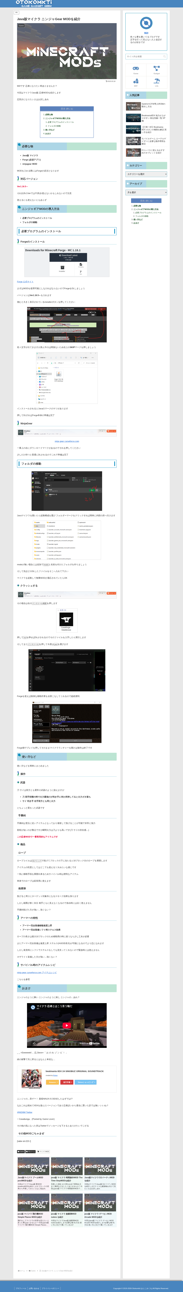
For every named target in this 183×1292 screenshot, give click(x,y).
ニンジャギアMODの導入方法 (57, 118)
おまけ (48, 133)
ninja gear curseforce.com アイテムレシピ (37, 972)
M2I (146, 33)
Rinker (55, 1075)
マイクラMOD (44, 1151)
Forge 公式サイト (25, 282)
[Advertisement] (67, 1249)
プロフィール (21, 1288)
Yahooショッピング (85, 1082)
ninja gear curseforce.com (67, 441)
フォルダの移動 (54, 126)
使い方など (50, 130)
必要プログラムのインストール (61, 122)
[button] (164, 56)
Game (22, 1151)
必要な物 (49, 114)
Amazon (52, 1082)
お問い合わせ (34, 1288)
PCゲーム (31, 1151)
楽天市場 (66, 1082)
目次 (63, 108)
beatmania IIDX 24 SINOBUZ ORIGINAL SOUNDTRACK (75, 1071)
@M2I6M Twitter (24, 1112)
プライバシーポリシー (50, 1288)
